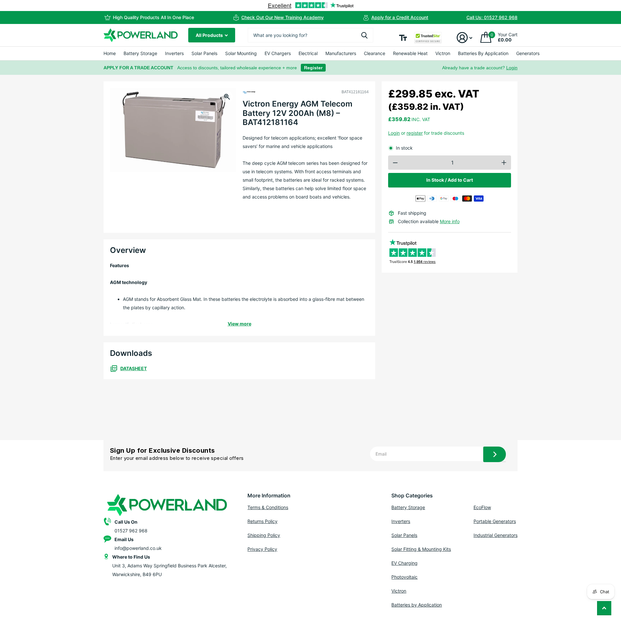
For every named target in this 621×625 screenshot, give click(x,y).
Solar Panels (204, 53)
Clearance (374, 53)
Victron (442, 53)
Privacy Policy (262, 549)
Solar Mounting (241, 53)
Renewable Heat (410, 53)
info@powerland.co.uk (138, 548)
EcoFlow (482, 507)
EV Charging (404, 563)
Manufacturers (340, 53)
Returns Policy (262, 521)
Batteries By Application (483, 53)
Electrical (308, 53)
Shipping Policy (263, 535)
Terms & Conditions (267, 507)
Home (110, 53)
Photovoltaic (404, 577)
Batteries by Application (416, 605)
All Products (210, 35)
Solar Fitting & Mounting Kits (421, 549)
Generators (527, 53)
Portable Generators (495, 521)
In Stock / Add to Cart (449, 180)
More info (450, 221)
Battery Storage (140, 53)
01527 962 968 (130, 530)
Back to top (604, 608)
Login (512, 67)
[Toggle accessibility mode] (403, 37)
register (415, 133)
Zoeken (364, 35)
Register (313, 67)
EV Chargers (278, 53)
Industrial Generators (496, 535)
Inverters (174, 53)
